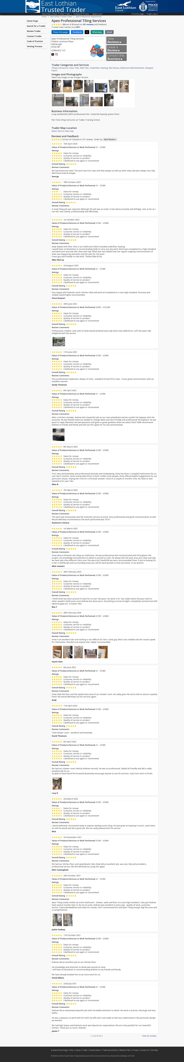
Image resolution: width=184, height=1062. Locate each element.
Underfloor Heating (99, 68)
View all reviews (149, 1036)
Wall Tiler (84, 68)
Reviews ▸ (114, 40)
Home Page (32, 21)
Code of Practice (35, 41)
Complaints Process (81, 14)
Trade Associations (110, 1050)
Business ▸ (115, 57)
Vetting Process (34, 46)
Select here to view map (63, 131)
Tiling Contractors (60, 68)
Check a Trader (81, 1050)
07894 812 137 (58, 50)
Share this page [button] (60, 32)
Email (109, 32)
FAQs (71, 1050)
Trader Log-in (152, 14)
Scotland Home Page (59, 1050)
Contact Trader (34, 36)
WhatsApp (97, 32)
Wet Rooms (114, 68)
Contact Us (144, 1050)
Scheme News (94, 1050)
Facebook (77, 32)
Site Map (154, 1050)
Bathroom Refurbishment (132, 68)
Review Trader (34, 31)
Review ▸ (113, 48)
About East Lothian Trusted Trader (56, 14)
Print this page (138, 14)
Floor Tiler (74, 68)
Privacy (135, 1050)
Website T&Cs (125, 1050)
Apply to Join (97, 14)
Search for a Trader (36, 26)
